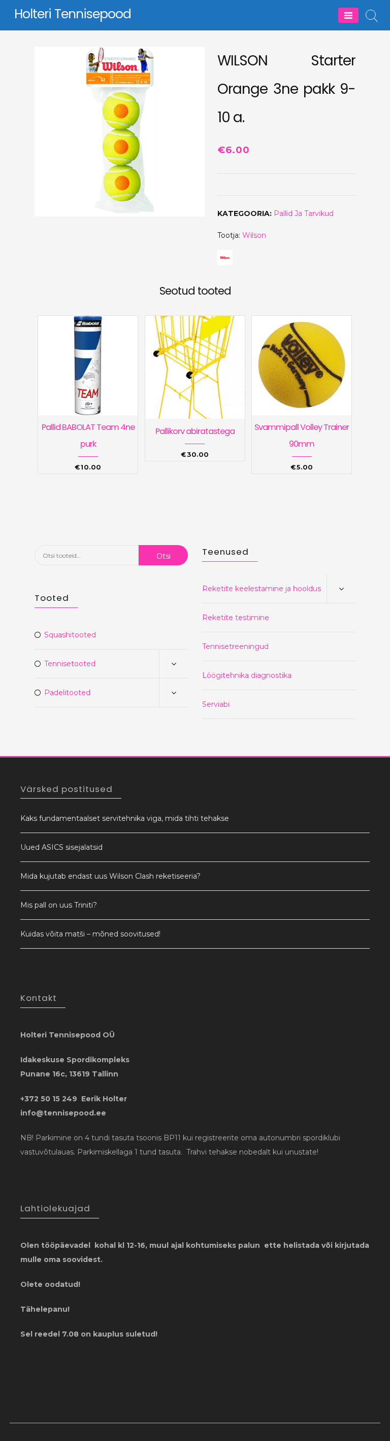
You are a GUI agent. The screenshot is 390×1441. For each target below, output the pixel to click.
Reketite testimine (235, 617)
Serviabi (216, 704)
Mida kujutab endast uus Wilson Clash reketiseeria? (110, 876)
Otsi (163, 556)
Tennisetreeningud (235, 646)
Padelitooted (67, 692)
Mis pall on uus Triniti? (58, 905)
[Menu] (348, 15)
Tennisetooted (69, 663)
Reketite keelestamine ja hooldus (261, 588)
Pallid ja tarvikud (304, 213)
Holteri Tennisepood (72, 14)
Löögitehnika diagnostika (246, 675)
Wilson (254, 235)
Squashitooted (70, 634)
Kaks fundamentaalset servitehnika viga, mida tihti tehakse (124, 818)
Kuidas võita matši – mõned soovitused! (90, 934)
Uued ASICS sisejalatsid (61, 847)
